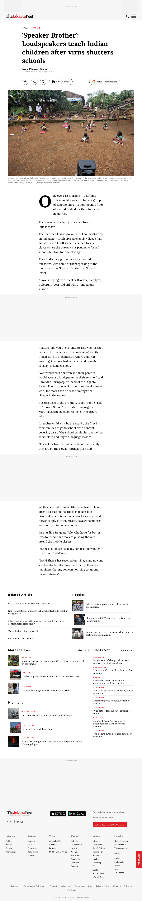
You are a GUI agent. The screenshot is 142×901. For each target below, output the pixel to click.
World (37, 28)
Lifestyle (96, 841)
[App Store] (58, 813)
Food (95, 866)
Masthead (14, 886)
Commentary (76, 844)
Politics (9, 841)
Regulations (33, 852)
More (117, 853)
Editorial (74, 841)
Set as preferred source (107, 82)
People (96, 855)
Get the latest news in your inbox (108, 812)
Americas (53, 844)
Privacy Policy (102, 886)
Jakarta (9, 844)
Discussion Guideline (122, 886)
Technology (98, 852)
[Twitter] (17, 822)
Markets (31, 855)
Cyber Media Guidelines (34, 886)
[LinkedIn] (7, 822)
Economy (32, 841)
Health (96, 859)
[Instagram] (11, 822)
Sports (117, 869)
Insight (74, 848)
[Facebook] (14, 822)
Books (95, 870)
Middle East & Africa (58, 852)
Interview (75, 862)
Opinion (75, 836)
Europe (52, 848)
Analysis (74, 852)
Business (32, 836)
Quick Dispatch (121, 841)
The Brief (75, 855)
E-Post (117, 858)
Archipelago (11, 852)
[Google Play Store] (77, 814)
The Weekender (121, 848)
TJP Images (119, 872)
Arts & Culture (99, 848)
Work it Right (98, 877)
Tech (30, 844)
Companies (32, 848)
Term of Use (71, 890)
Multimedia (119, 862)
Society (9, 848)
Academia (75, 859)
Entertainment (99, 844)
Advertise (65, 886)
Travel (117, 865)
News (25, 28)
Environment (98, 873)
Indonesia (10, 836)
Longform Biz (120, 844)
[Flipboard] (22, 822)
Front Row (119, 836)
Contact (53, 886)
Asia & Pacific (55, 841)
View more (83, 650)
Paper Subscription (83, 886)
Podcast (74, 866)
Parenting (97, 862)
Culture (96, 836)
